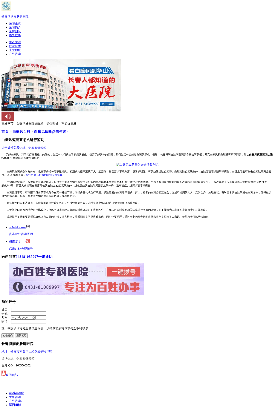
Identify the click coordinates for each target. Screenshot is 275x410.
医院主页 (15, 23)
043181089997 (27, 257)
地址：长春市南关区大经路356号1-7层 (26, 351)
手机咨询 (15, 397)
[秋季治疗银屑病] (76, 294)
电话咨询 (16, 393)
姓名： (5, 309)
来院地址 (15, 50)
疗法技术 (15, 46)
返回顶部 (15, 404)
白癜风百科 (21, 131)
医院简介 (15, 27)
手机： (5, 313)
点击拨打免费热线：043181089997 (23, 147)
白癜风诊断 (43, 131)
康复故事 (15, 35)
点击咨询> (60, 131)
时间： (5, 317)
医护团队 (15, 31)
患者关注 (15, 42)
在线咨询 (15, 54)
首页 (5, 131)
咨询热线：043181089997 (17, 358)
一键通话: (46, 257)
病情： (5, 321)
